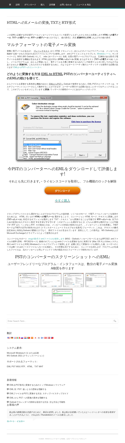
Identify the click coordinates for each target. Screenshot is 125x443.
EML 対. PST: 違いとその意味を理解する (28, 389)
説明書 (52, 5)
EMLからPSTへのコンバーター (27, 67)
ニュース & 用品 (83, 5)
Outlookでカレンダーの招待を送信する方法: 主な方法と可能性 (37, 402)
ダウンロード (30, 5)
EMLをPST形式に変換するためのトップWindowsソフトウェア (37, 385)
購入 (43, 5)
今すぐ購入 (62, 201)
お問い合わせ (66, 5)
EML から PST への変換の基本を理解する (28, 398)
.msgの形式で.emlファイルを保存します (46, 239)
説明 (18, 5)
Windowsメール (104, 54)
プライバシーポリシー (78, 439)
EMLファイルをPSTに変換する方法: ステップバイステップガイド (39, 393)
